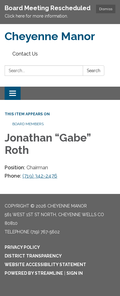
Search (93, 70)
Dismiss (105, 9)
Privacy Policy (22, 247)
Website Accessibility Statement (45, 264)
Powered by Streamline (34, 273)
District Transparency (33, 255)
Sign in (74, 273)
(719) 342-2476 (39, 176)
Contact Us (25, 54)
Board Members (28, 124)
